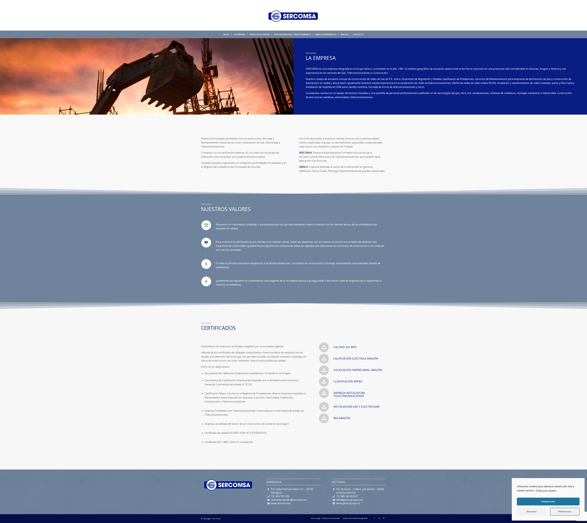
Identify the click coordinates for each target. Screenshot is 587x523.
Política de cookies (546, 490)
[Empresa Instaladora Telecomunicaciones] (324, 393)
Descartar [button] (532, 511)
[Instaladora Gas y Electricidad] (324, 407)
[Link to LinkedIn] (379, 518)
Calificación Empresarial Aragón (357, 370)
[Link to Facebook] (374, 518)
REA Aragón (341, 418)
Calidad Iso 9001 (345, 347)
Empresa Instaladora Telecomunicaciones (349, 394)
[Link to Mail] (383, 518)
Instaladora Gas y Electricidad (356, 406)
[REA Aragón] (324, 418)
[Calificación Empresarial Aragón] (324, 370)
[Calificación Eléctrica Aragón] (324, 359)
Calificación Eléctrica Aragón (355, 358)
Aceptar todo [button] (548, 501)
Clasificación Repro (347, 381)
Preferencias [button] (564, 511)
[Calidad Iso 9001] (324, 347)
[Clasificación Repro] (324, 382)
